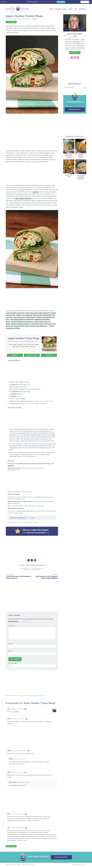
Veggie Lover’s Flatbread (24, 315)
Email (10, 651)
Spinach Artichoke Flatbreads (21, 324)
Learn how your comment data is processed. (34, 695)
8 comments (26, 569)
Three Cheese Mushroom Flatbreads (22, 319)
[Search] (90, 2)
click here (35, 192)
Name (10, 643)
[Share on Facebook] (28, 560)
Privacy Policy (32, 864)
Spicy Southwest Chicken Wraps (24, 317)
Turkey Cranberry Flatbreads (15, 313)
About (70, 9)
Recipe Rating (13, 621)
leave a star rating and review (36, 532)
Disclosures (25, 864)
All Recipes (22, 565)
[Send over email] (35, 560)
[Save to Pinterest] (31, 560)
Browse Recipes (61, 9)
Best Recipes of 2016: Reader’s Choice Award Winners (47, 576)
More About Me (74, 52)
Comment (12, 626)
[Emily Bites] (17, 9)
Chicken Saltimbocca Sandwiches (22, 321)
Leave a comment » (35, 569)
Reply (28, 750)
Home (51, 9)
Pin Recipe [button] (50, 355)
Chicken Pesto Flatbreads (38, 326)
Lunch (27, 565)
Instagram (82, 9)
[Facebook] (3, 2)
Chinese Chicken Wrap (21, 326)
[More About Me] (74, 22)
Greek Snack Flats (37, 324)
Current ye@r (13, 663)
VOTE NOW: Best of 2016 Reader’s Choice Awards (18, 576)
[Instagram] (5, 2)
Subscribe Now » (74, 109)
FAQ (75, 9)
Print (15, 355)
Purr (85, 864)
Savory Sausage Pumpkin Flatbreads (38, 313)
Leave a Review (32, 355)
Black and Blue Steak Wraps (42, 315)
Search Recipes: (74, 84)
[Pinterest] (1, 2)
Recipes (14, 864)
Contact (19, 864)
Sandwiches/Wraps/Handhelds (37, 565)
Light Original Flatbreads (23, 198)
